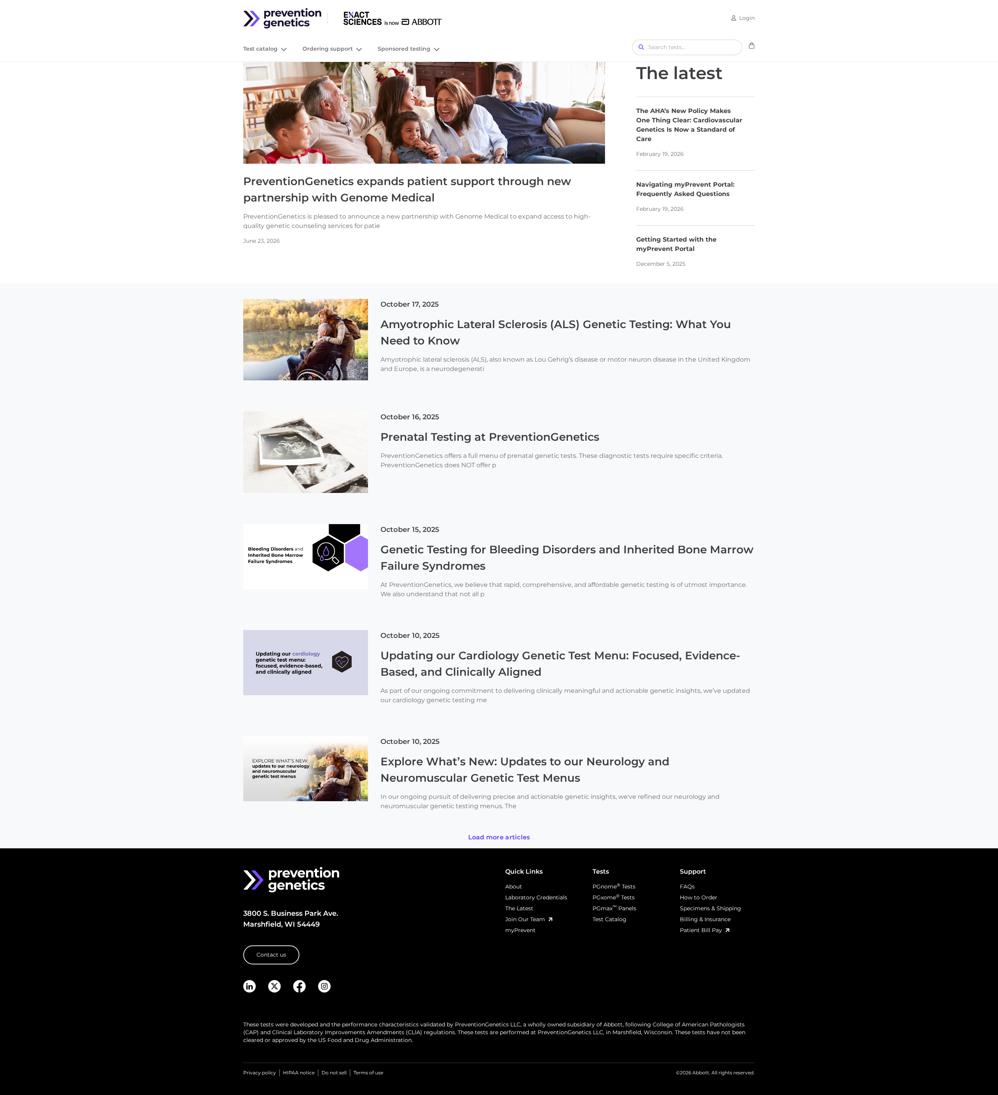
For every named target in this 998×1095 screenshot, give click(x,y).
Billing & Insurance (705, 919)
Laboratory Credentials (536, 897)
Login (747, 17)
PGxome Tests (614, 897)
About (513, 886)
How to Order (698, 897)
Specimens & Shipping (710, 908)
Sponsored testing (404, 49)
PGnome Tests (614, 886)
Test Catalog (609, 919)
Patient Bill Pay (701, 930)
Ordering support (328, 49)
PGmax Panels (614, 908)
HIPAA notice (299, 1073)
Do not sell (334, 1073)
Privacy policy (259, 1073)
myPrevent (520, 930)
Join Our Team (525, 919)
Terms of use (368, 1073)
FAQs (687, 886)
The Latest (519, 908)
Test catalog (260, 49)
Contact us (271, 954)
